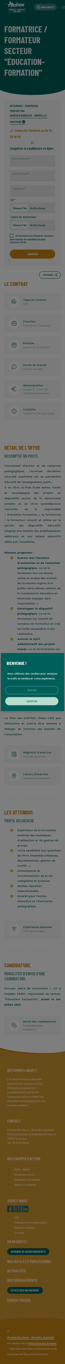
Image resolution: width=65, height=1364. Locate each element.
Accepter (32, 701)
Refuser (31, 690)
